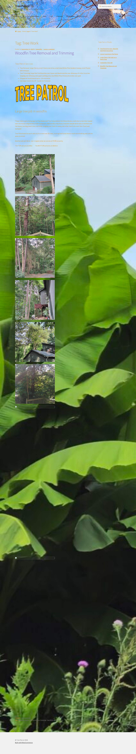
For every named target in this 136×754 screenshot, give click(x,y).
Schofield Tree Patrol (22, 24)
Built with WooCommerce (24, 743)
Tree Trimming (41, 720)
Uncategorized (25, 718)
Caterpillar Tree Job (106, 63)
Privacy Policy (82, 16)
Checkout (59, 16)
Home (19, 31)
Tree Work (50, 720)
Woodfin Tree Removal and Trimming (44, 53)
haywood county (23, 720)
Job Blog (18, 16)
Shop (44, 16)
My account (70, 16)
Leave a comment (49, 49)
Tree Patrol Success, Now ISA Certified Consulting (109, 50)
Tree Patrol (22, 6)
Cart (51, 16)
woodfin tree (57, 720)
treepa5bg (39, 49)
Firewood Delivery (33, 16)
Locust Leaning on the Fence (109, 54)
